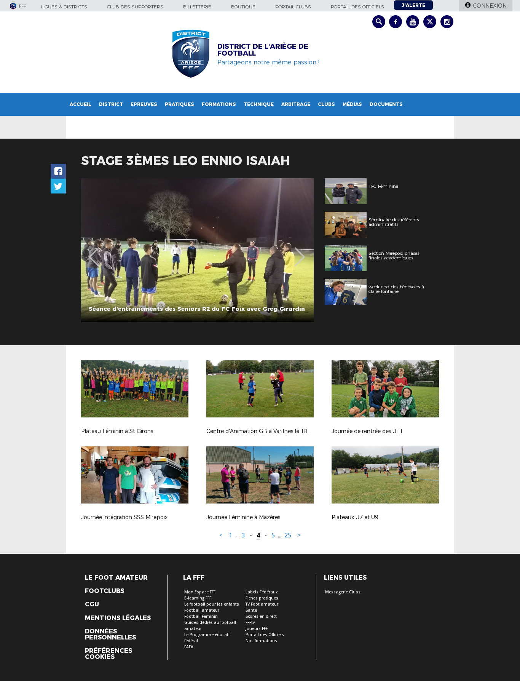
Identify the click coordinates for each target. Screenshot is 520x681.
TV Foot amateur (262, 604)
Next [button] (299, 251)
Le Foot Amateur (116, 578)
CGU (92, 604)
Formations (219, 104)
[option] (197, 250)
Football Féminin (201, 616)
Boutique (243, 7)
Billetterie (197, 7)
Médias (352, 104)
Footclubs (104, 591)
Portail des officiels (357, 7)
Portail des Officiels (265, 634)
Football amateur (201, 610)
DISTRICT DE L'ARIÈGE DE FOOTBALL (262, 50)
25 (287, 535)
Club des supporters (135, 7)
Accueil (80, 104)
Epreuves (144, 104)
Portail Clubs (293, 7)
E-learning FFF (197, 598)
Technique (259, 104)
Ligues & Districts (64, 7)
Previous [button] (93, 251)
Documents (386, 104)
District (111, 104)
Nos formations (261, 640)
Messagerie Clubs (342, 592)
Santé (251, 610)
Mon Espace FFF (199, 592)
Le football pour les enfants (211, 604)
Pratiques (179, 104)
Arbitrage (295, 104)
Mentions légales (118, 618)
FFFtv (250, 622)
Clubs (326, 104)
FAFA (188, 646)
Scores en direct (261, 616)
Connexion (490, 5)
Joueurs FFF (257, 628)
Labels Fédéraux (262, 592)
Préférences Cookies (108, 654)
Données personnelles (110, 634)
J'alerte (413, 5)
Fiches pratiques (262, 598)
